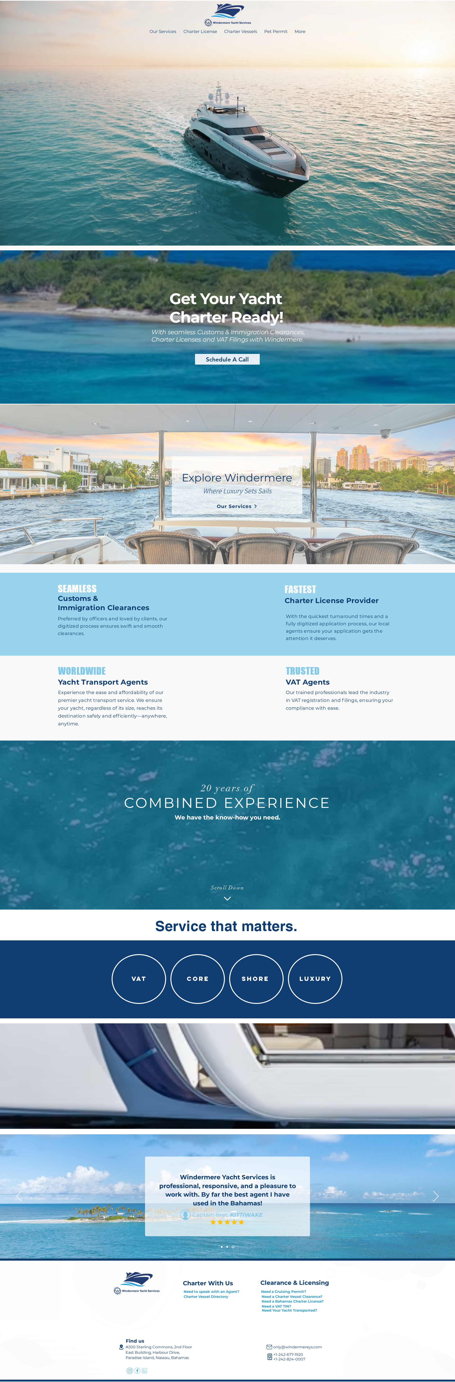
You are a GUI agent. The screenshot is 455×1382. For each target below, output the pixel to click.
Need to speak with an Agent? (211, 1291)
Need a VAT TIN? (276, 1306)
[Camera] (269, 1347)
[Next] (436, 1196)
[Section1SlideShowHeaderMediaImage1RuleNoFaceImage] (222, 1247)
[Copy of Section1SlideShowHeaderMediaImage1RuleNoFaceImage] (227, 1247)
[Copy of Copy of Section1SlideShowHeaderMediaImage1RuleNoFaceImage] (233, 1247)
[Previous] (19, 1196)
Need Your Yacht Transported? (289, 1310)
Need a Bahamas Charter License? (293, 1301)
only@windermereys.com (297, 1347)
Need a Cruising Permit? (283, 1291)
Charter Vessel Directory (206, 1296)
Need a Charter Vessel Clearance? (292, 1296)
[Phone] (269, 1356)
